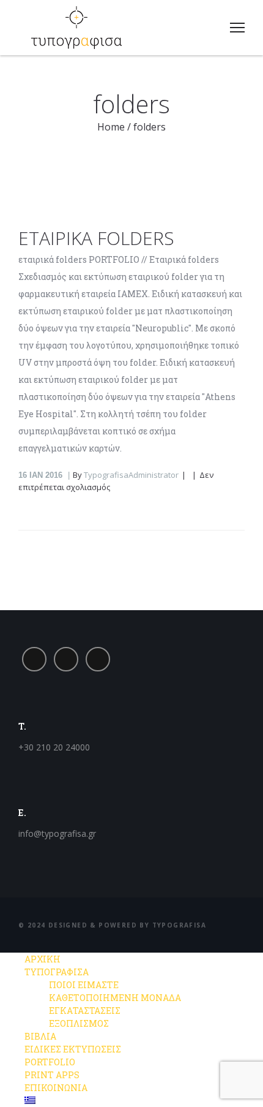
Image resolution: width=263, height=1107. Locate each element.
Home (111, 127)
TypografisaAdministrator (131, 474)
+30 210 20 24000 (54, 747)
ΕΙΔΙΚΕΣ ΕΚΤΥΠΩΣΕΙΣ (72, 1049)
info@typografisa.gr (57, 833)
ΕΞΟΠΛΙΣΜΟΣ (79, 1023)
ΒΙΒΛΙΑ (40, 1036)
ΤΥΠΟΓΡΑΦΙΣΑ (56, 972)
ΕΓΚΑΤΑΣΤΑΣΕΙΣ (84, 1010)
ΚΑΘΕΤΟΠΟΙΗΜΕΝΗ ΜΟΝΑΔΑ (115, 997)
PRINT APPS (52, 1075)
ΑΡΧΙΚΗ (42, 959)
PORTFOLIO (49, 1062)
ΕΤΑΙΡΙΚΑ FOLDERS (96, 238)
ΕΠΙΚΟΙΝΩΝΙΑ (55, 1088)
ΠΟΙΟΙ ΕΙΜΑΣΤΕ (84, 985)
